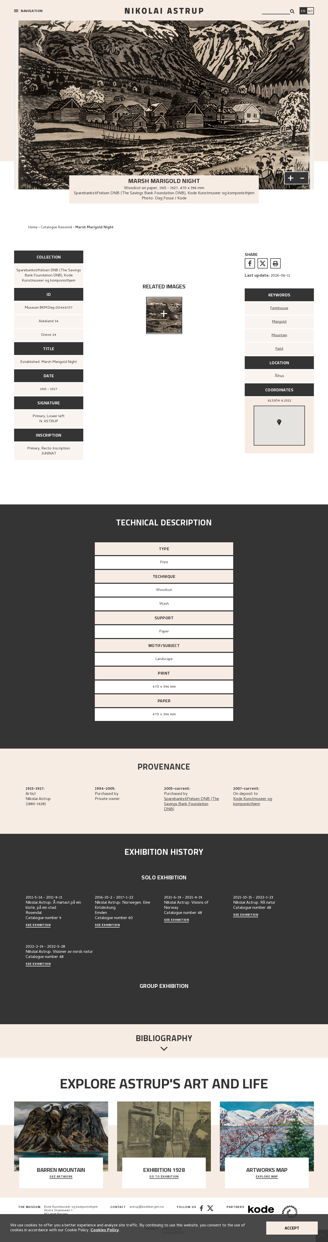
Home (33, 228)
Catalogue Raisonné (56, 228)
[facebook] (250, 263)
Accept (292, 1228)
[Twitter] (210, 1212)
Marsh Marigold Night (94, 228)
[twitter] (263, 263)
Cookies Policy (104, 1230)
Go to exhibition (164, 1177)
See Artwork (61, 1177)
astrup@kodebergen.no (146, 1207)
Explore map (267, 1177)
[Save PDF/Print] (275, 263)
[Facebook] (201, 1212)
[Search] (292, 11)
